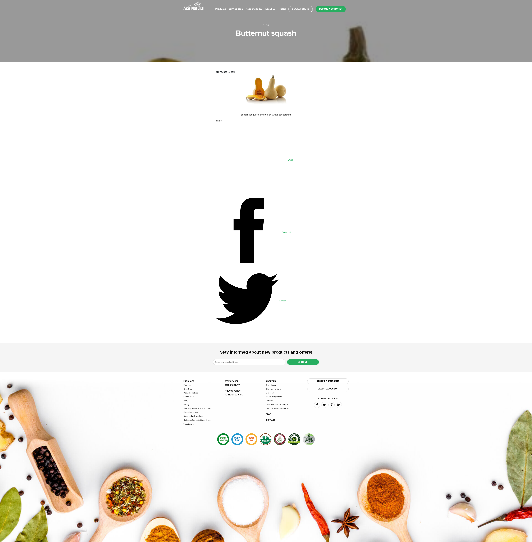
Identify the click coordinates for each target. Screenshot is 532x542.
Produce (187, 385)
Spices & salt (188, 397)
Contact (270, 420)
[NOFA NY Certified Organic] (280, 439)
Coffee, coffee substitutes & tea (196, 420)
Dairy (185, 401)
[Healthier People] (251, 439)
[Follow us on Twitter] (324, 405)
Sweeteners (188, 424)
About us (270, 9)
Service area (236, 9)
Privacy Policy (233, 391)
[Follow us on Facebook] (317, 405)
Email (290, 159)
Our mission (271, 385)
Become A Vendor (328, 389)
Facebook (286, 232)
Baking (186, 405)
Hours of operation (274, 397)
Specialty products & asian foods (197, 408)
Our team (270, 393)
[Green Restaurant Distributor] (294, 439)
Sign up (303, 362)
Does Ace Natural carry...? (277, 405)
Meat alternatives (190, 412)
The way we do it (273, 389)
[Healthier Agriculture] (223, 439)
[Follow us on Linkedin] (339, 405)
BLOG (266, 25)
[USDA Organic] (266, 439)
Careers (269, 401)
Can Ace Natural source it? (277, 408)
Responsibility (254, 9)
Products (220, 9)
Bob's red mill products (193, 416)
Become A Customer (327, 381)
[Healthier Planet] (237, 439)
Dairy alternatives (190, 393)
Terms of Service (234, 395)
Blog (283, 9)
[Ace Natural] (193, 5)
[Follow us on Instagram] (331, 405)
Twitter (282, 300)
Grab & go (187, 389)
